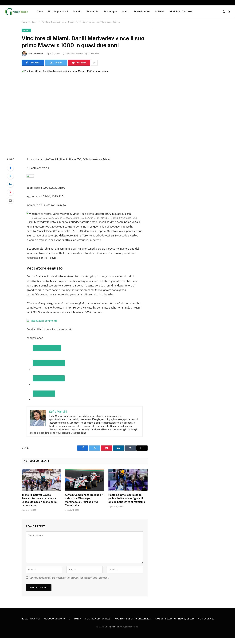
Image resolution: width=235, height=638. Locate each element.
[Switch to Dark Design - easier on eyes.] (224, 11)
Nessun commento (74, 54)
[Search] (228, 11)
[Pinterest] (10, 192)
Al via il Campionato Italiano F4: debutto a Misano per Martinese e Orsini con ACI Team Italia (84, 500)
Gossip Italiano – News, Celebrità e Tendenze (184, 619)
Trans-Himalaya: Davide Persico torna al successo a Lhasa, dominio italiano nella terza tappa (39, 500)
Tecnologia (110, 11)
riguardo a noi (30, 619)
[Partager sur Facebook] (49, 363)
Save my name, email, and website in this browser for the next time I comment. (69, 577)
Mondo (77, 11)
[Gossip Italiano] (16, 11)
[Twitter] (10, 176)
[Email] (10, 200)
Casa (40, 11)
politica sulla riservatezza (133, 619)
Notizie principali (58, 11)
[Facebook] (10, 168)
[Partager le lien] (44, 394)
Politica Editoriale (97, 619)
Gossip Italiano (112, 627)
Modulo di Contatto (181, 11)
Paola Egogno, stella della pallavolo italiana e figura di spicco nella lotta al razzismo (126, 498)
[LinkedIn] (10, 184)
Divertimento (142, 11)
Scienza (159, 11)
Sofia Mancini (37, 54)
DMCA (77, 619)
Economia (92, 11)
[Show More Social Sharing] (94, 63)
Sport (125, 11)
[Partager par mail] (49, 378)
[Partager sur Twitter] (47, 348)
